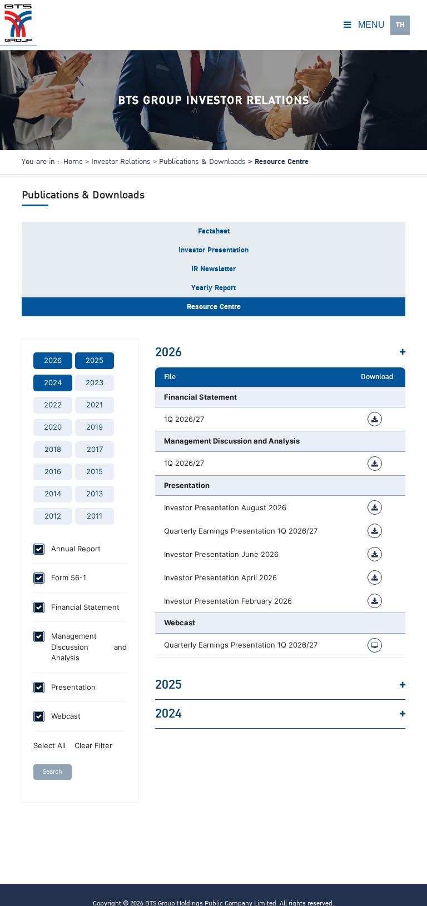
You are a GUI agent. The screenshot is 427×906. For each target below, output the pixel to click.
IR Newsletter (213, 269)
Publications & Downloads (202, 161)
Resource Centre (214, 307)
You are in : (40, 161)
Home (73, 161)
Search (52, 771)
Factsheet (214, 231)
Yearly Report (213, 288)
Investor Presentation (213, 250)
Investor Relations (121, 161)
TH (400, 25)
